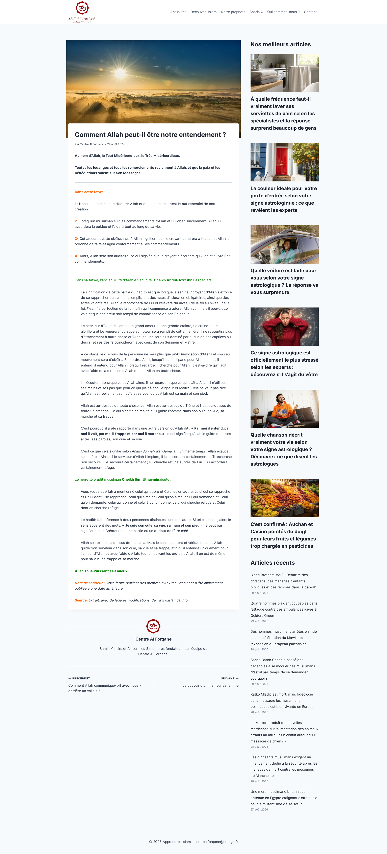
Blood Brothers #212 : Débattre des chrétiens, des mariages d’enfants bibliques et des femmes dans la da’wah (283, 581)
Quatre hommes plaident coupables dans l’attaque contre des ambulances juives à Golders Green (284, 609)
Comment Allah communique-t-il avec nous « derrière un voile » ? (104, 685)
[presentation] (285, 73)
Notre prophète (233, 12)
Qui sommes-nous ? (283, 12)
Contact (310, 12)
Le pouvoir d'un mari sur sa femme (210, 682)
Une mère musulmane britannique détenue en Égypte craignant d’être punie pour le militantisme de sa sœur (284, 798)
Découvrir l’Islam (203, 12)
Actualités (178, 12)
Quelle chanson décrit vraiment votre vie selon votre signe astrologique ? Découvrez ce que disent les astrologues (284, 449)
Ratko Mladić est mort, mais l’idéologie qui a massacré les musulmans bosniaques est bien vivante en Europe (282, 700)
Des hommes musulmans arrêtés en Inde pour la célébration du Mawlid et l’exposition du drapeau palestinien (284, 637)
